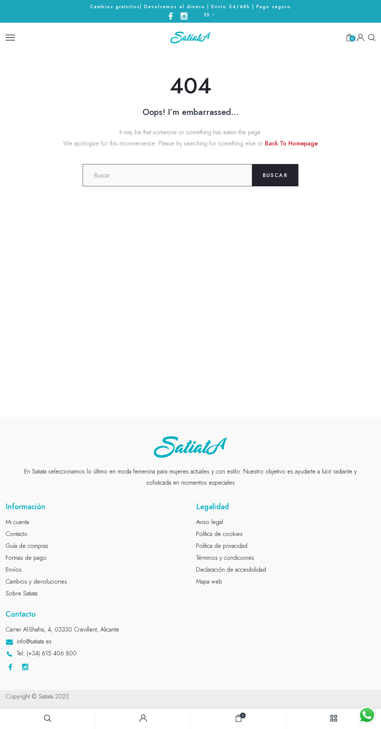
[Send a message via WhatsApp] (367, 715)
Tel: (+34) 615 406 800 (47, 653)
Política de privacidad (221, 546)
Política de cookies (219, 534)
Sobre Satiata (22, 593)
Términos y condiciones (225, 557)
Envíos (14, 569)
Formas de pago (26, 557)
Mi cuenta (17, 522)
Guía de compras (27, 546)
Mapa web (209, 581)
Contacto (17, 534)
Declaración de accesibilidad (231, 569)
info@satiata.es (34, 641)
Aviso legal (209, 522)
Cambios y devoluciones (36, 581)
